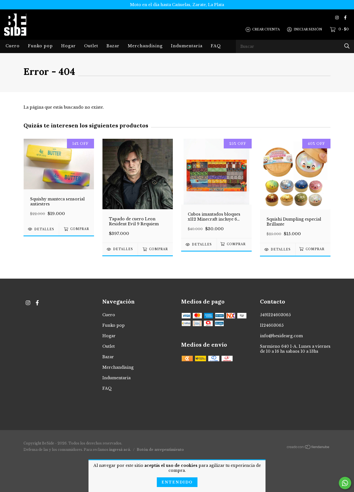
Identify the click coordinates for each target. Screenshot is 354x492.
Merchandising (145, 45)
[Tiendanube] (308, 448)
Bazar (112, 45)
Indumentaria (186, 45)
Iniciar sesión (308, 29)
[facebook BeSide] (345, 17)
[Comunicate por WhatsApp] (345, 483)
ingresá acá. (120, 449)
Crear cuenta (266, 29)
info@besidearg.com (281, 335)
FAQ (216, 45)
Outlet (91, 45)
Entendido (177, 482)
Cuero (13, 45)
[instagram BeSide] (337, 17)
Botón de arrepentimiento (160, 449)
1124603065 (271, 325)
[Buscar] (347, 46)
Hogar (68, 45)
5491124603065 (275, 314)
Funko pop (40, 45)
